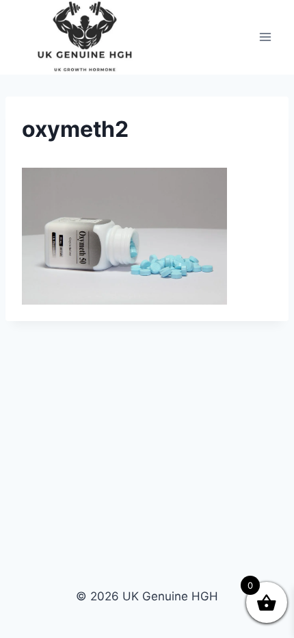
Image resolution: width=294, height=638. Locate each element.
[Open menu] (265, 37)
